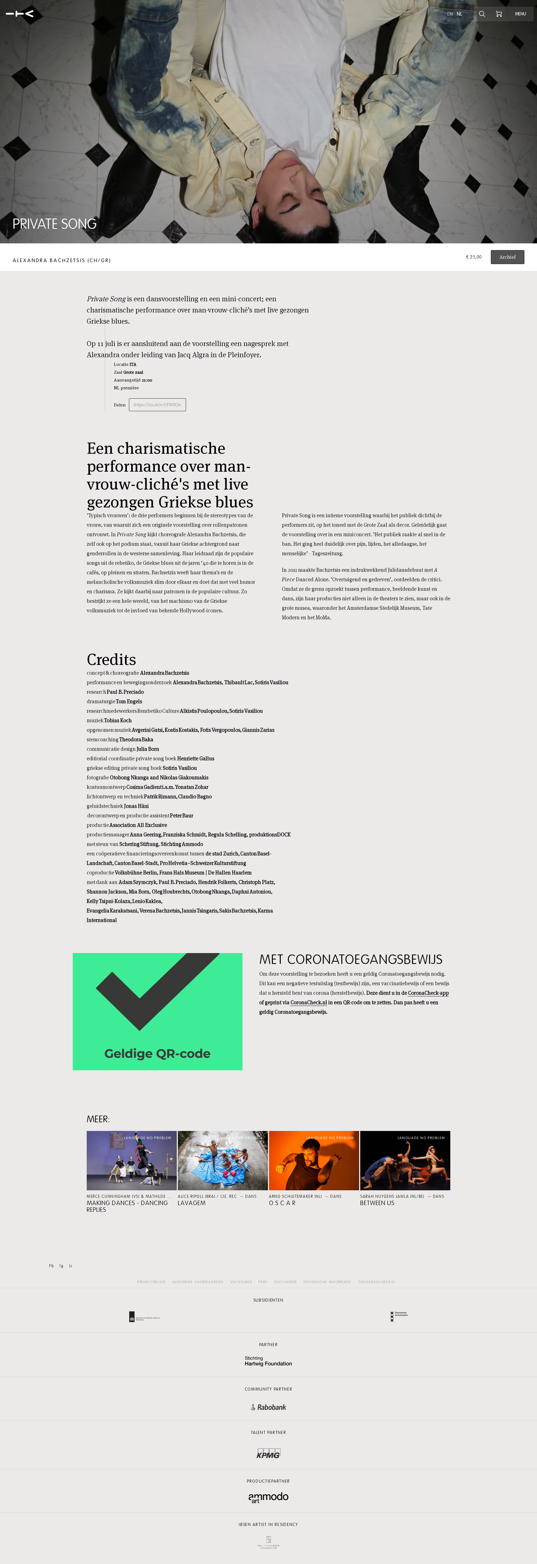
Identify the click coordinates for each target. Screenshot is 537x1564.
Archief (508, 257)
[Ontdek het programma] (482, 14)
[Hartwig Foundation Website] (268, 1362)
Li (70, 1266)
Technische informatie (327, 1282)
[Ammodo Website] (269, 1498)
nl (459, 14)
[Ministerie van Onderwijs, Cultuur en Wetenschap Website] (144, 1317)
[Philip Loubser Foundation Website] (268, 1541)
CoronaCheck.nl (309, 1002)
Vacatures (241, 1282)
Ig (61, 1266)
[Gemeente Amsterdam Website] (399, 1317)
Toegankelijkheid (376, 1282)
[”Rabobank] (268, 1406)
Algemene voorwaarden (198, 1282)
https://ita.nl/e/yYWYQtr (157, 405)
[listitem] (132, 1172)
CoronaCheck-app (428, 992)
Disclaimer (285, 1282)
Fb (51, 1266)
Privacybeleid (151, 1282)
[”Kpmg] (268, 1451)
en (450, 14)
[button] (132, 1172)
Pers (262, 1282)
